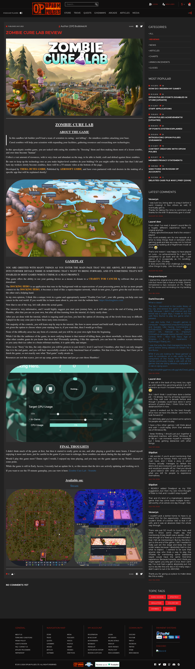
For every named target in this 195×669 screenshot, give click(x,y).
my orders (112, 638)
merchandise (134, 653)
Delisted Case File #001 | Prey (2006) (170, 180)
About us (18, 634)
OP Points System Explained (165, 128)
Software (50, 653)
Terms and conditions (23, 638)
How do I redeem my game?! (165, 88)
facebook (132, 644)
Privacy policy (20, 641)
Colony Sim (173, 603)
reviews (154, 39)
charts (154, 56)
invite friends (113, 647)
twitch (131, 641)
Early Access (157, 597)
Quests (87, 13)
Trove (49, 638)
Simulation (156, 603)
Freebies (70, 650)
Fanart (69, 647)
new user (170, 4)
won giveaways (113, 653)
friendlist (91, 647)
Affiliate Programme (22, 650)
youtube (132, 638)
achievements (93, 641)
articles (154, 50)
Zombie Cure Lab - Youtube (82, 470)
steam (131, 650)
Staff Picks (71, 653)
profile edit (112, 650)
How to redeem (21, 644)
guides (154, 68)
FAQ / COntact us (21, 647)
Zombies (155, 609)
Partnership (19, 653)
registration (93, 634)
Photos (70, 644)
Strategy (174, 597)
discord (132, 634)
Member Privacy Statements (165, 160)
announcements (160, 62)
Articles (125, 13)
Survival (169, 609)
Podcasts (70, 638)
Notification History (95, 650)
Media (136, 13)
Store (67, 13)
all (151, 33)
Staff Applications (160, 108)
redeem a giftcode (95, 653)
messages (91, 644)
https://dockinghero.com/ (111, 300)
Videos (69, 641)
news (153, 45)
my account (92, 638)
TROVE (77, 13)
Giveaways (100, 13)
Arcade (113, 13)
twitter (131, 647)
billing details (113, 641)
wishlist (111, 644)
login (155, 4)
